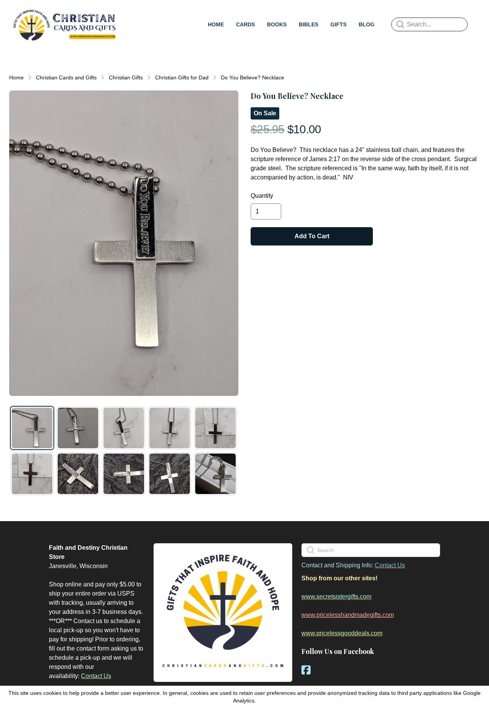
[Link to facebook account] (306, 670)
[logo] (64, 24)
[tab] (32, 428)
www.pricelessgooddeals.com (341, 633)
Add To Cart (312, 236)
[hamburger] (128, 14)
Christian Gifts (126, 77)
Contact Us (96, 676)
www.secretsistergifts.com (336, 596)
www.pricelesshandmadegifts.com (347, 615)
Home (16, 77)
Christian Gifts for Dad (182, 77)
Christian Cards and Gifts (66, 77)
